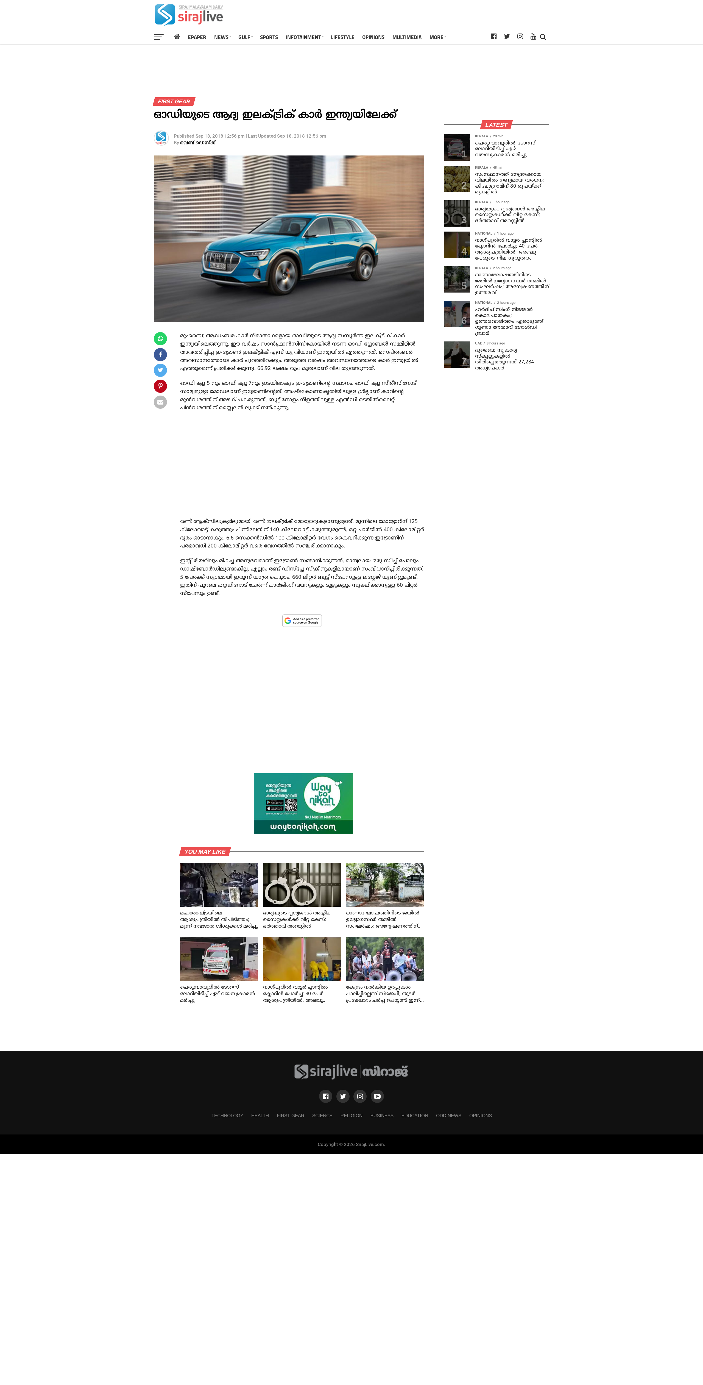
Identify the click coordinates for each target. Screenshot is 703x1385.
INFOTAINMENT (303, 37)
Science (322, 1115)
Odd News (448, 1115)
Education (414, 1115)
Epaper (197, 37)
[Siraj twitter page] (343, 1096)
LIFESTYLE (343, 37)
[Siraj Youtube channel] (377, 1096)
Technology (227, 1115)
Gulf (244, 37)
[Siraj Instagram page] (360, 1096)
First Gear (290, 1115)
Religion (351, 1115)
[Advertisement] (429, 15)
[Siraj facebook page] (325, 1096)
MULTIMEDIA (407, 37)
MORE (436, 37)
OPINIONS (373, 37)
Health (260, 1115)
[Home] (177, 37)
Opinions (480, 1115)
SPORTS (269, 37)
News (221, 37)
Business (382, 1115)
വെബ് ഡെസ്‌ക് (197, 143)
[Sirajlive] (351, 1078)
